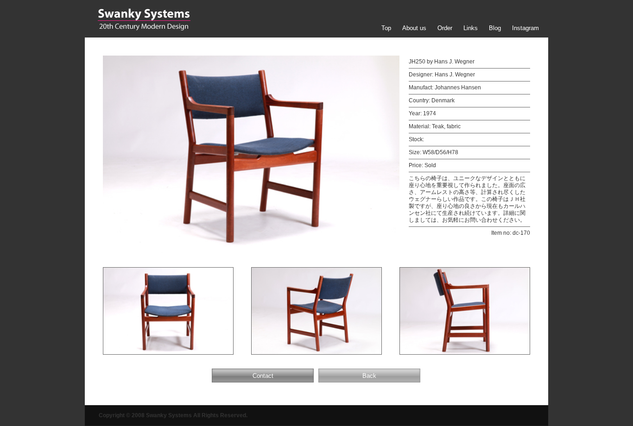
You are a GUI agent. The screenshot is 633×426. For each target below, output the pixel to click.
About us (414, 28)
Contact (263, 375)
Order (444, 28)
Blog (495, 28)
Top (386, 28)
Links (470, 28)
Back (369, 375)
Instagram (525, 28)
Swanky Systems (144, 19)
